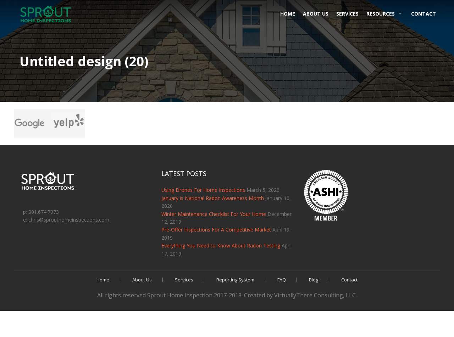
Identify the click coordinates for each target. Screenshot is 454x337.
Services (347, 13)
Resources (380, 13)
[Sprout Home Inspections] (46, 14)
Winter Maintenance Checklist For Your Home (213, 214)
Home (287, 13)
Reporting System (235, 279)
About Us (315, 13)
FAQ (281, 279)
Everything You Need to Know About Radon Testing (220, 245)
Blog (313, 279)
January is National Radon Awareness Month (212, 198)
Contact (423, 13)
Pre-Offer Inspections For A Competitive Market (216, 229)
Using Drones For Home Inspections (203, 190)
